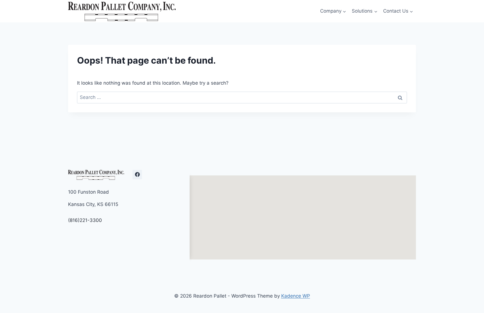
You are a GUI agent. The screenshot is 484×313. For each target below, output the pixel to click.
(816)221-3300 (85, 220)
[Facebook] (137, 174)
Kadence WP (295, 296)
